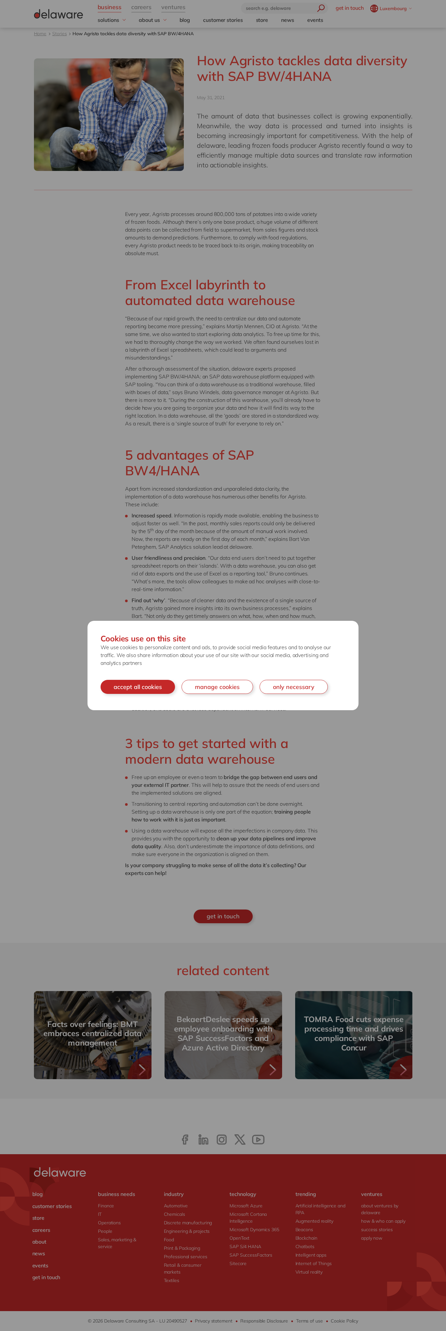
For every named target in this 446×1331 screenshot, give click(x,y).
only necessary (293, 687)
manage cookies (217, 687)
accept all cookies (138, 687)
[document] (223, 666)
